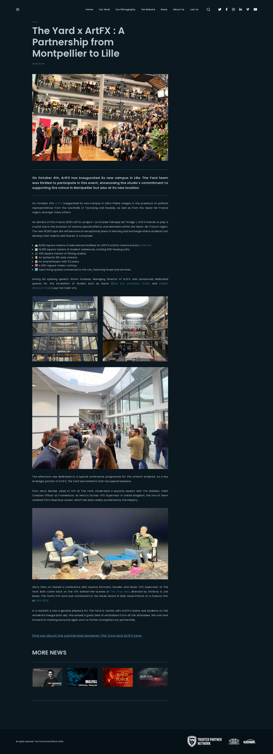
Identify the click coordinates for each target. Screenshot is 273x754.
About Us (178, 9)
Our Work (104, 9)
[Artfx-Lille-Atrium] (135, 329)
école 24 (145, 245)
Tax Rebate (148, 9)
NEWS (35, 22)
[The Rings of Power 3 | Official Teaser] (118, 677)
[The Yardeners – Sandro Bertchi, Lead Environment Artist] (47, 677)
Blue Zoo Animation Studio (131, 283)
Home (89, 9)
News (164, 9)
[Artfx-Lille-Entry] (65, 329)
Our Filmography (125, 9)
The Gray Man (120, 591)
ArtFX (58, 203)
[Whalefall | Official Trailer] (82, 677)
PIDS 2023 (42, 600)
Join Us (194, 9)
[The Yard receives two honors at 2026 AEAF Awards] (153, 677)
